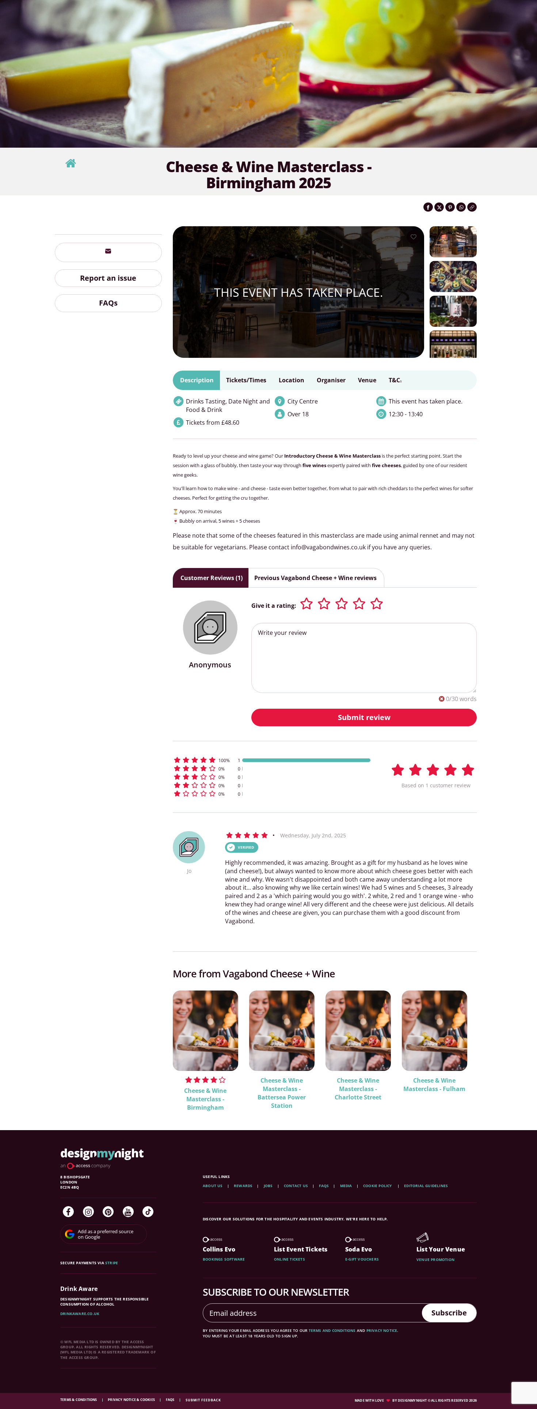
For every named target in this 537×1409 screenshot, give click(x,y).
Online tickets (289, 1259)
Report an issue (108, 278)
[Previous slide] (188, 1046)
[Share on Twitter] (439, 207)
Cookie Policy (378, 1185)
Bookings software (224, 1259)
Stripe (111, 1262)
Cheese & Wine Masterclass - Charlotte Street (358, 1088)
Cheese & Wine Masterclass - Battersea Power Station (282, 1093)
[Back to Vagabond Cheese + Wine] (70, 163)
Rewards (243, 1185)
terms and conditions (332, 1330)
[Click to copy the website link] (472, 207)
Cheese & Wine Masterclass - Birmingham (205, 1099)
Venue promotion (435, 1259)
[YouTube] (128, 1211)
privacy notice (381, 1330)
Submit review (364, 717)
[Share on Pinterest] (450, 207)
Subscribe (449, 1313)
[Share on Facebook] (428, 207)
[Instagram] (88, 1211)
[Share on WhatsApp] (461, 207)
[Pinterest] (108, 1211)
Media (346, 1185)
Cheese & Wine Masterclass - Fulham (434, 1084)
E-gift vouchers (362, 1259)
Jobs (268, 1185)
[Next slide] (461, 1046)
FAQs (108, 303)
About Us (213, 1185)
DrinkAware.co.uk (79, 1313)
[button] (272, 760)
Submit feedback (203, 1400)
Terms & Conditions (79, 1399)
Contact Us (296, 1185)
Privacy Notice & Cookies (132, 1399)
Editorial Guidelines (426, 1185)
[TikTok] (147, 1211)
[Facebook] (68, 1211)
